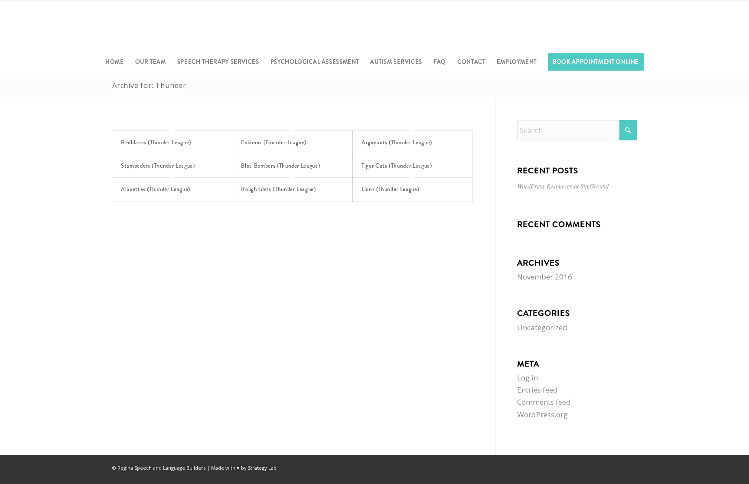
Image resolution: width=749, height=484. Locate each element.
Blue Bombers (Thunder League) (280, 166)
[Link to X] (714, 25)
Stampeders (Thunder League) (158, 166)
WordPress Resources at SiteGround (563, 186)
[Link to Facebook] (701, 25)
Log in (527, 378)
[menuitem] (115, 62)
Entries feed (537, 390)
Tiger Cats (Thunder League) (396, 166)
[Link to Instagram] (727, 25)
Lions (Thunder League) (390, 189)
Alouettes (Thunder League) (155, 189)
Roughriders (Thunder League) (278, 189)
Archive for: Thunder (149, 85)
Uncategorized (542, 327)
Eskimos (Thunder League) (273, 142)
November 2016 (544, 277)
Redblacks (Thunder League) (156, 142)
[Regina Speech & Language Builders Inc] (374, 25)
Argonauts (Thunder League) (396, 142)
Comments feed (544, 402)
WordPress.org (542, 414)
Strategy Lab (262, 468)
